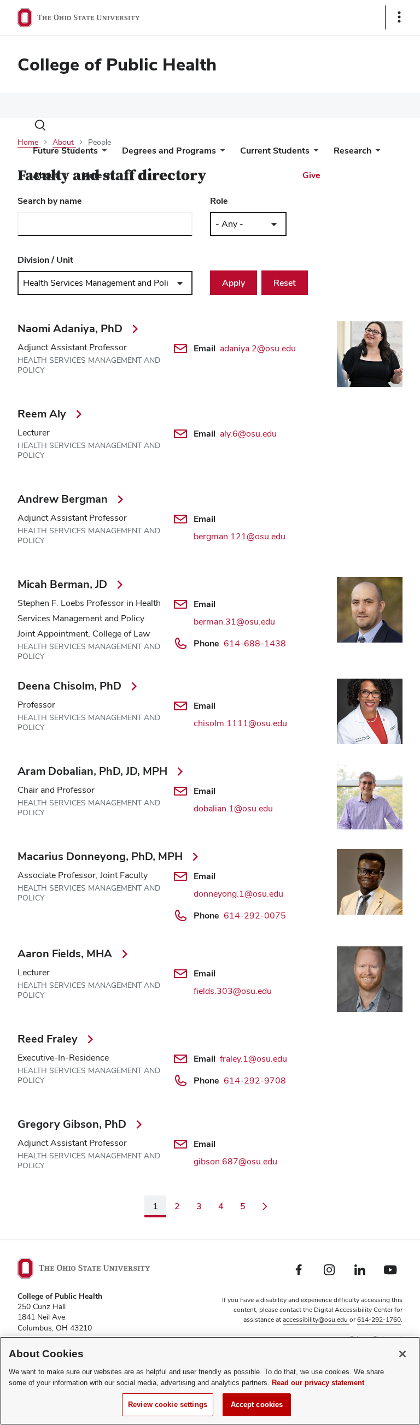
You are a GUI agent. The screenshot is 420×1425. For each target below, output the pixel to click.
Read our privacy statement (318, 1383)
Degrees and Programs (169, 150)
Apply (233, 282)
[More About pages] (62, 178)
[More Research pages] (375, 153)
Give (311, 175)
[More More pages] (106, 178)
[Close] (402, 1354)
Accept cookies (257, 1404)
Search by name (50, 201)
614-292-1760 (379, 1319)
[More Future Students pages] (102, 153)
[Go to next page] (265, 1206)
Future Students (65, 150)
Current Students (275, 150)
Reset (284, 282)
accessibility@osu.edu (316, 1319)
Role (219, 201)
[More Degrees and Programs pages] (220, 153)
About (45, 175)
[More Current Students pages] (314, 153)
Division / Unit (45, 260)
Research (352, 150)
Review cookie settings (167, 1404)
